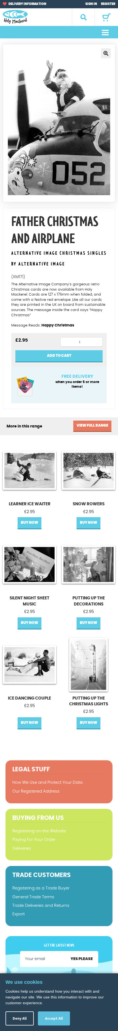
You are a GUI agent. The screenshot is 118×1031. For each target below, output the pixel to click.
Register (108, 4)
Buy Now (29, 523)
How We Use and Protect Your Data (47, 782)
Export (18, 914)
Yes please (82, 959)
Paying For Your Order (33, 840)
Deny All (20, 1018)
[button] (106, 53)
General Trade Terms (33, 897)
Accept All (54, 1018)
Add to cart (59, 356)
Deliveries (21, 848)
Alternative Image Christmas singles (59, 253)
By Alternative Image (38, 264)
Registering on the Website (39, 831)
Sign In (91, 4)
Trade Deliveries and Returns (40, 906)
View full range (92, 425)
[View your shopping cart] (106, 17)
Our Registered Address (36, 791)
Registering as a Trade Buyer (40, 888)
